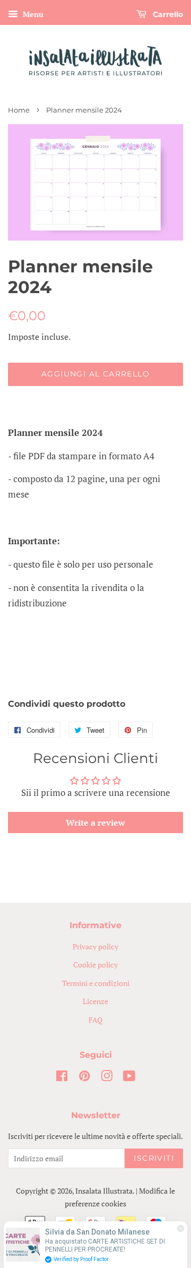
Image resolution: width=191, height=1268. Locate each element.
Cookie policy (95, 964)
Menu (32, 14)
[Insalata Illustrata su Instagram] (106, 1078)
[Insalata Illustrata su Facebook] (62, 1078)
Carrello (167, 14)
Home (19, 110)
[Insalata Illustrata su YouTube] (129, 1078)
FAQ (95, 1020)
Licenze (95, 1001)
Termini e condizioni (95, 983)
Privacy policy (95, 946)
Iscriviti (154, 1158)
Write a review (95, 822)
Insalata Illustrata (104, 1191)
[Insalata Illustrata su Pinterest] (84, 1078)
